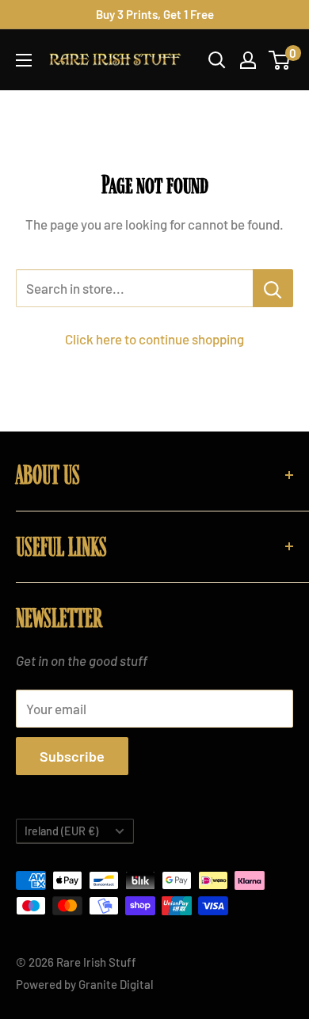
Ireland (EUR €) (61, 831)
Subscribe (72, 756)
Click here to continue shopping (154, 339)
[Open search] (217, 60)
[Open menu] (24, 60)
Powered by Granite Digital (85, 984)
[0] (280, 60)
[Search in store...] (273, 288)
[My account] (248, 60)
